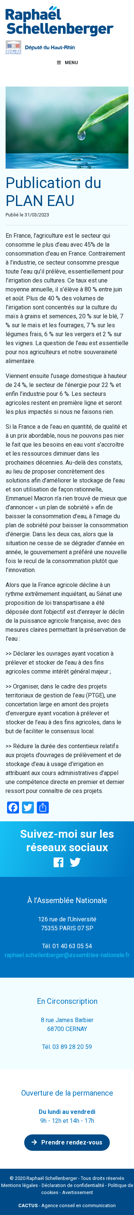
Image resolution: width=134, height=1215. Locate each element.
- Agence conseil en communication (67, 1205)
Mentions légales (19, 1185)
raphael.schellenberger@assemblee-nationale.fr (67, 955)
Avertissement (77, 1192)
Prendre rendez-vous (71, 1142)
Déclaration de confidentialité (73, 1185)
